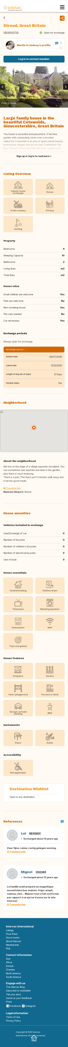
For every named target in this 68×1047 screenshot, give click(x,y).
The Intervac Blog (15, 987)
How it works (12, 937)
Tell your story (13, 994)
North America (13, 973)
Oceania (10, 969)
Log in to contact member (34, 58)
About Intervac (13, 941)
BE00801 (35, 833)
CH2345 (41, 872)
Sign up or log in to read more (32, 156)
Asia (8, 958)
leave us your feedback (19, 998)
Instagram (31, 1006)
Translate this (13, 488)
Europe (10, 966)
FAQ (8, 948)
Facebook (15, 1006)
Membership (12, 945)
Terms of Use (13, 1017)
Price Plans (12, 934)
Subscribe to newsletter (18, 990)
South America (13, 977)
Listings (10, 930)
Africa (9, 962)
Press (9, 1001)
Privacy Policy (13, 1020)
